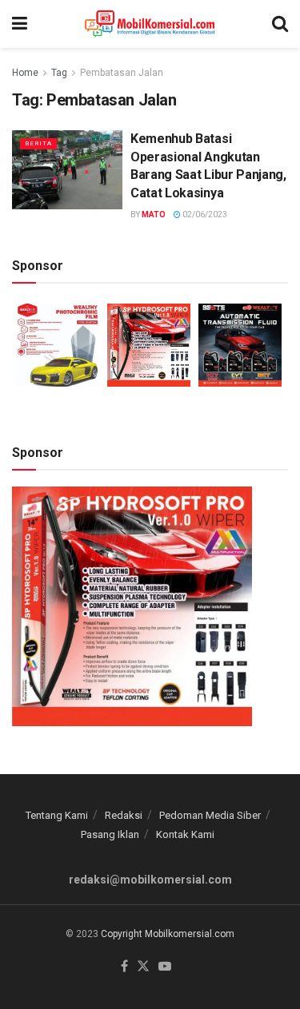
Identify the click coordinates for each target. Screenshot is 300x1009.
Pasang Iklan (110, 834)
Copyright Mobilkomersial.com (167, 933)
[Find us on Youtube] (164, 967)
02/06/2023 (204, 214)
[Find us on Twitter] (143, 967)
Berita (38, 143)
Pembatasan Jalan (121, 72)
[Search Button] (280, 24)
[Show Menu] (19, 24)
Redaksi (123, 815)
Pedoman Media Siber (210, 815)
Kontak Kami (185, 834)
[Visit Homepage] (150, 24)
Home (25, 72)
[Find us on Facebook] (124, 967)
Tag (59, 72)
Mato (154, 214)
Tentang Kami (57, 815)
